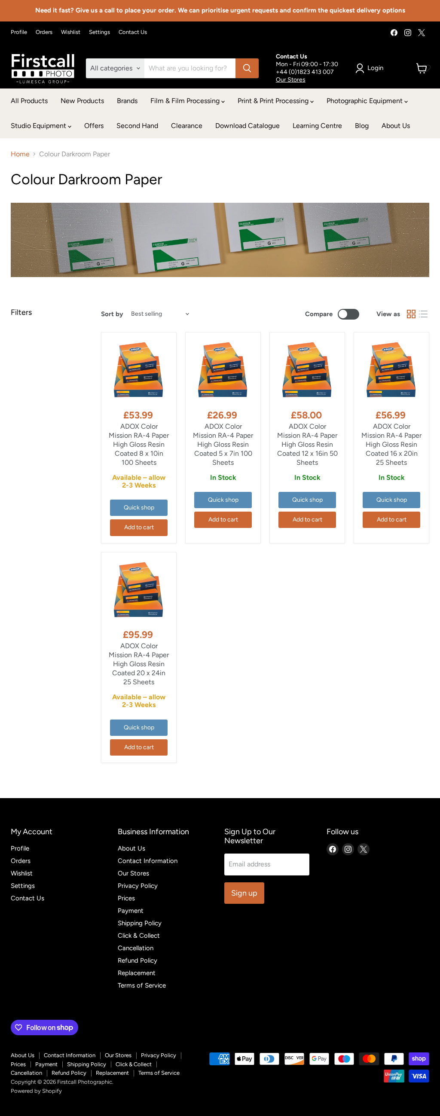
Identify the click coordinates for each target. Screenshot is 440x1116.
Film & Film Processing (185, 101)
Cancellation (135, 948)
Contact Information (147, 861)
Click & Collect (139, 935)
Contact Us (133, 32)
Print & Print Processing (274, 101)
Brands (127, 101)
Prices (126, 898)
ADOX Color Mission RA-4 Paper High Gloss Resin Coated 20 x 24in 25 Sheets (139, 664)
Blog (362, 126)
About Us (396, 126)
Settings (99, 32)
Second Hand (137, 126)
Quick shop (139, 507)
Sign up (244, 893)
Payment (131, 911)
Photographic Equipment (365, 101)
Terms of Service (142, 985)
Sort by (112, 314)
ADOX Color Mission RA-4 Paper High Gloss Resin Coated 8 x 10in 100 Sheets (139, 444)
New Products (82, 101)
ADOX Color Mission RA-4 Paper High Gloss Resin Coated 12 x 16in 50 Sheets (307, 444)
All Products (29, 101)
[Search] (247, 68)
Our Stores (291, 79)
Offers (94, 126)
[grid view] (411, 314)
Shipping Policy (140, 923)
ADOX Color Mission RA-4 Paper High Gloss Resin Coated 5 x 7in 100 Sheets (223, 444)
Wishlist (70, 32)
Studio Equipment (39, 126)
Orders (44, 32)
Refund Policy (137, 960)
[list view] (423, 314)
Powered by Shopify (36, 1091)
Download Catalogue (247, 126)
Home (20, 154)
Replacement (137, 973)
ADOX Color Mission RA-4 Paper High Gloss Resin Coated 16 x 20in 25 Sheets (391, 444)
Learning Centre (317, 126)
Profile (19, 32)
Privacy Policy (138, 886)
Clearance (186, 126)
